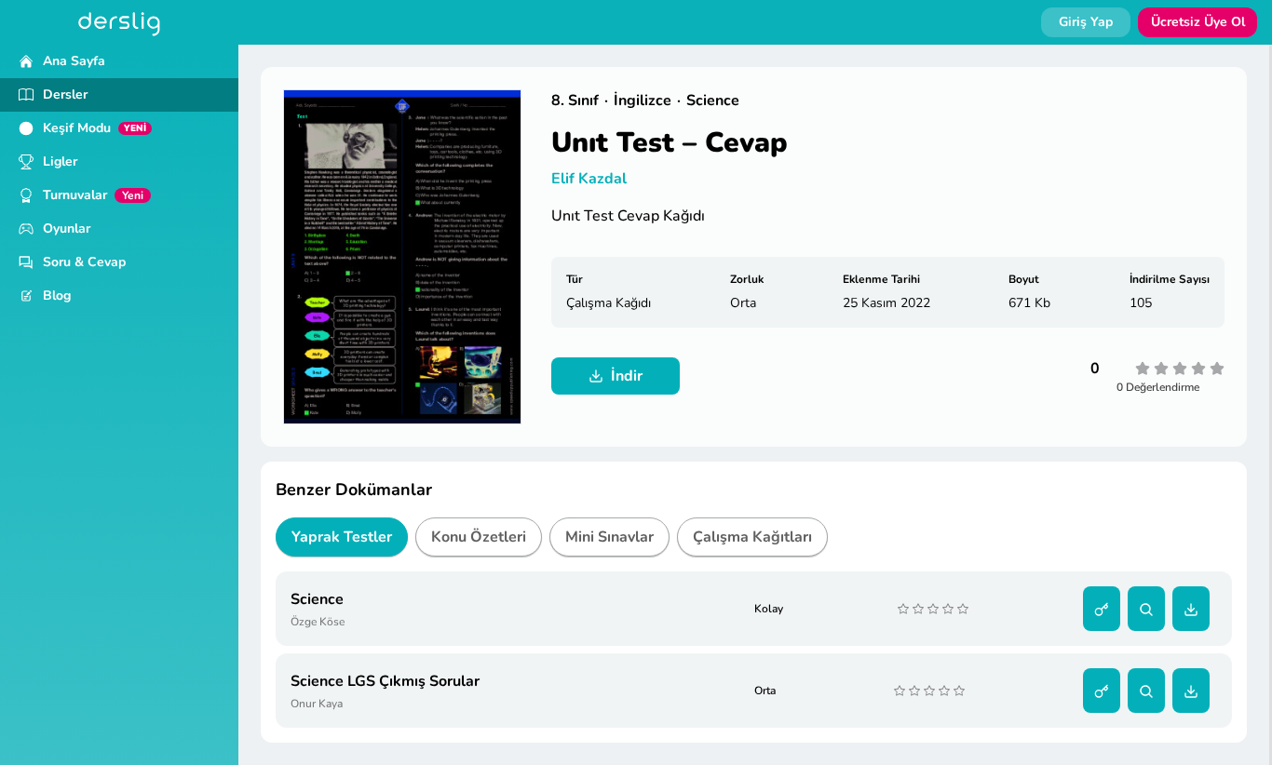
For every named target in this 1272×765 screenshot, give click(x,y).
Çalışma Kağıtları (752, 537)
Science (317, 599)
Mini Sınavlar (609, 537)
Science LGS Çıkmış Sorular (385, 681)
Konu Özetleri (478, 537)
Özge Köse (318, 621)
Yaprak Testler (341, 537)
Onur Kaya (317, 703)
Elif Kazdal (589, 178)
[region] (119, 405)
